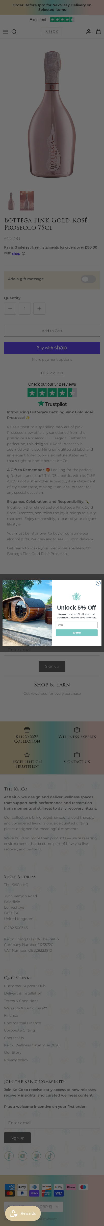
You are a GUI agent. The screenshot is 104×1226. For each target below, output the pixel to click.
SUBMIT (76, 632)
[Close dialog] (98, 583)
